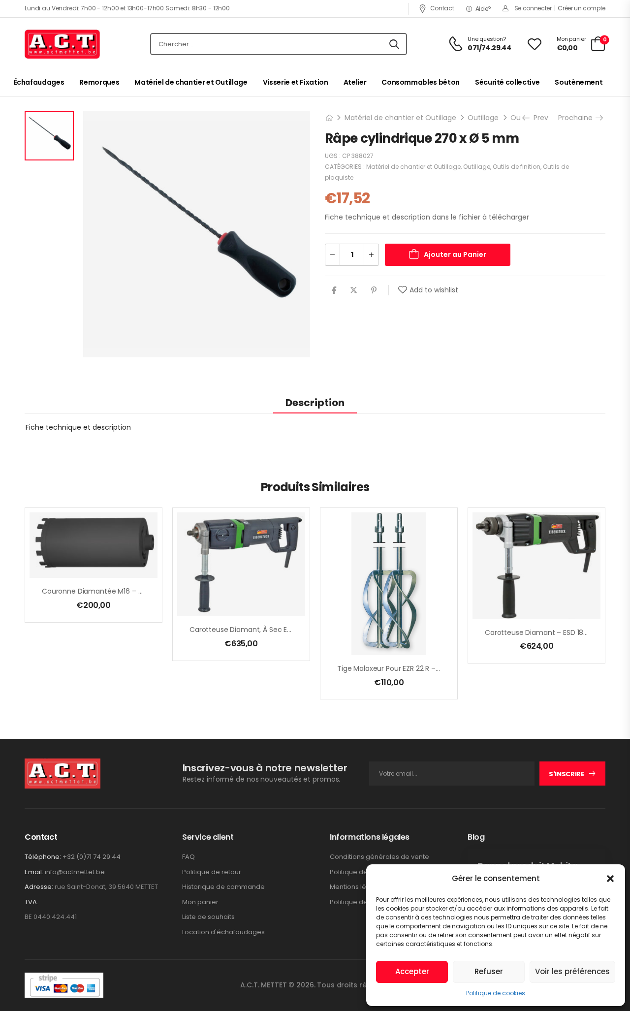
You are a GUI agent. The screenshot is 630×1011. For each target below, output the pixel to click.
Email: (34, 872)
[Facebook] (334, 290)
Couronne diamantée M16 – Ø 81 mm (104, 591)
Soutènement (578, 82)
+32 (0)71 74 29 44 (92, 856)
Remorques (99, 82)
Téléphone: (43, 856)
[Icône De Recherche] (394, 44)
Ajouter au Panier (455, 254)
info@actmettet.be (75, 872)
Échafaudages (39, 82)
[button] (610, 879)
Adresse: (39, 886)
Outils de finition (516, 166)
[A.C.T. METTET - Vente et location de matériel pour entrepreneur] (62, 44)
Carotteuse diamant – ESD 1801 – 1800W (552, 632)
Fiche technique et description (78, 427)
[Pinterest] (374, 290)
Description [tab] (315, 403)
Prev (537, 118)
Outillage (483, 118)
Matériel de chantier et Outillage (190, 82)
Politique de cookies (495, 993)
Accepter (412, 971)
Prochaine (578, 118)
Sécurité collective (507, 82)
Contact (442, 8)
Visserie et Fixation (295, 82)
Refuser (488, 971)
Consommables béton (420, 82)
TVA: (31, 902)
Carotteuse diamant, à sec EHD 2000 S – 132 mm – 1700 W (287, 629)
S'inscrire (566, 774)
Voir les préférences (572, 971)
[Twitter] (353, 290)
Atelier (355, 82)
